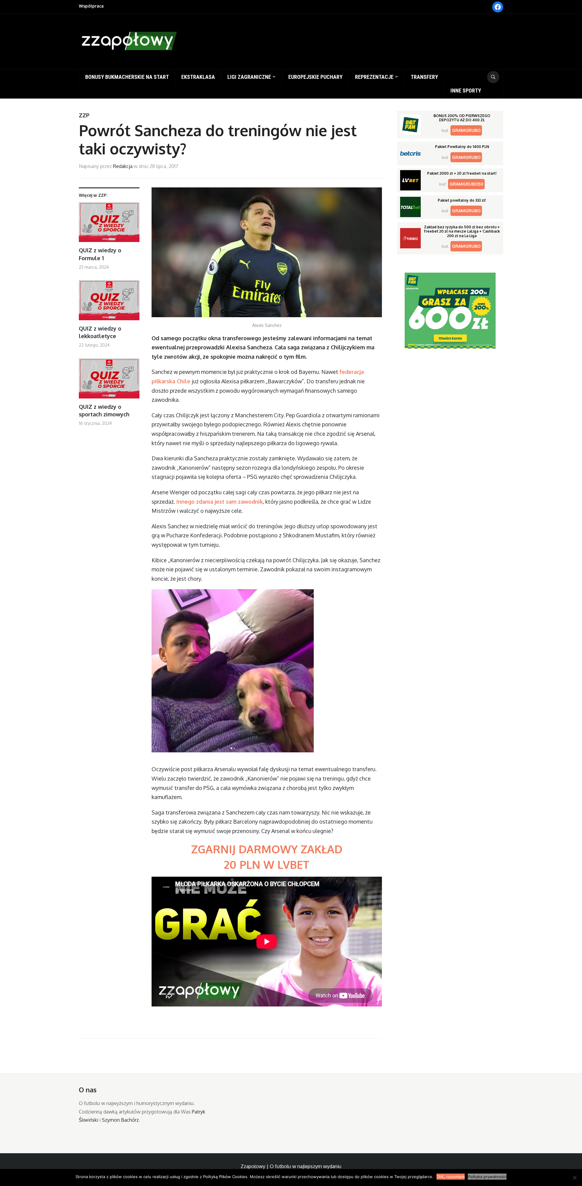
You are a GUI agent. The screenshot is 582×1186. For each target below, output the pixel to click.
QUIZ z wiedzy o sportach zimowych (104, 410)
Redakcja (122, 166)
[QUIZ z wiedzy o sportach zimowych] (109, 380)
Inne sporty (465, 90)
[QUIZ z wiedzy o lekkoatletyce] (109, 302)
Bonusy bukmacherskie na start (127, 77)
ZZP (84, 115)
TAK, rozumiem (450, 1176)
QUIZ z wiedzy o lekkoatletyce (100, 332)
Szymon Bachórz (120, 1120)
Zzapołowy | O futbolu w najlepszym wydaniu (291, 1166)
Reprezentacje (374, 77)
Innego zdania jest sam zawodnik (219, 501)
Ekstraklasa (198, 77)
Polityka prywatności (487, 1176)
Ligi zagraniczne (249, 77)
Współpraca (91, 5)
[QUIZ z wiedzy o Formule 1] (109, 224)
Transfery (424, 77)
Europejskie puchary (315, 77)
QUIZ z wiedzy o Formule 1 (100, 254)
